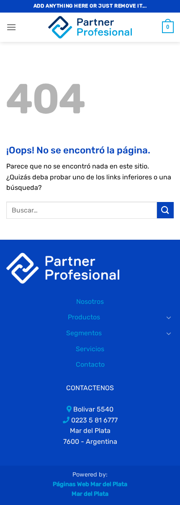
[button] (11, 27)
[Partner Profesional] (62, 268)
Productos (84, 317)
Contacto (90, 364)
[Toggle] (169, 317)
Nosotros (90, 302)
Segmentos (84, 333)
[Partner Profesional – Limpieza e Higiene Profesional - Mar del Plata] (90, 27)
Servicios (90, 349)
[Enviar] (165, 210)
